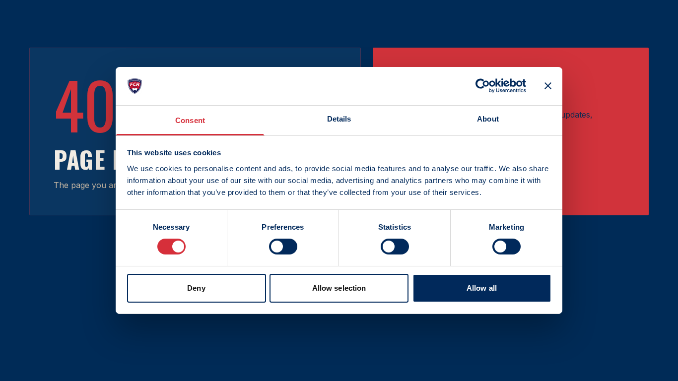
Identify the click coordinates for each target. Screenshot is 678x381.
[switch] (283, 246)
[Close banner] (547, 85)
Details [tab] (339, 119)
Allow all (482, 288)
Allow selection (339, 288)
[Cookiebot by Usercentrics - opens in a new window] (482, 85)
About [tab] (488, 119)
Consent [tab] (190, 120)
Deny (196, 288)
